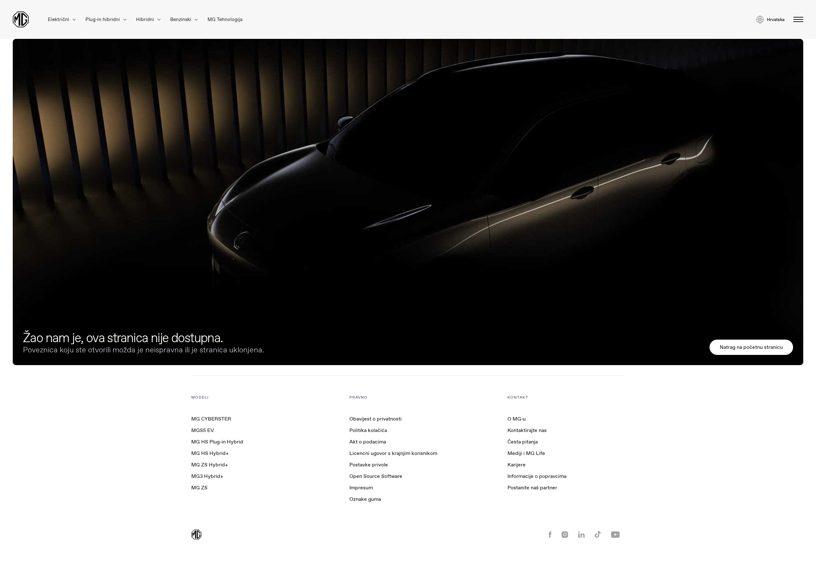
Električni (59, 20)
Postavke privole (368, 465)
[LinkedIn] (581, 535)
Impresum (361, 487)
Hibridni (145, 20)
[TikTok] (598, 535)
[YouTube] (615, 535)
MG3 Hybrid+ (207, 476)
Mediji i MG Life (526, 453)
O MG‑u (516, 418)
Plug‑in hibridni (103, 20)
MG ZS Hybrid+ (209, 464)
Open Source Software (375, 476)
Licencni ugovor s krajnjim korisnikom (393, 453)
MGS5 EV (202, 430)
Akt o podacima (367, 441)
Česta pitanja (522, 441)
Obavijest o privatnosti (375, 418)
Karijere (516, 464)
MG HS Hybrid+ (210, 453)
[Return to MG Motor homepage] (21, 19)
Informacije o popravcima (536, 476)
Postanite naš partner (532, 487)
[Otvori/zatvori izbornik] (796, 19)
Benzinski (181, 20)
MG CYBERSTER (211, 418)
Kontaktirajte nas (527, 430)
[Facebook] (550, 535)
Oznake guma (365, 499)
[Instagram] (565, 535)
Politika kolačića (368, 430)
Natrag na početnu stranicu (751, 347)
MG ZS (199, 487)
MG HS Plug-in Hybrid (217, 441)
